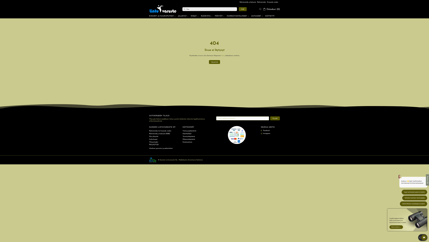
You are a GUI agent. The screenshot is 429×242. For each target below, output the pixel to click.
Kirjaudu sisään (272, 2)
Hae (242, 9)
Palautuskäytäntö (189, 139)
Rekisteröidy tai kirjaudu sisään (160, 131)
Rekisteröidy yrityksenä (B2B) (159, 134)
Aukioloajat (153, 139)
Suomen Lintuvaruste (163, 9)
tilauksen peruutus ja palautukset (161, 148)
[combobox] (209, 9)
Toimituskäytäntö (189, 136)
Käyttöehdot (187, 134)
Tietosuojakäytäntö (189, 131)
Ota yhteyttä (153, 136)
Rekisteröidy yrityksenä (248, 2)
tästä (223, 55)
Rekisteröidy (261, 2)
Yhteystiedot (153, 142)
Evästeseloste (187, 142)
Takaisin (214, 62)
